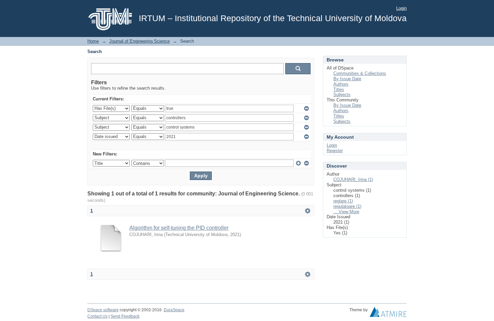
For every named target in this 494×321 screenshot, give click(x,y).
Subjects (342, 94)
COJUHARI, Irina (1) (353, 179)
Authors (340, 84)
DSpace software (103, 310)
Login (401, 8)
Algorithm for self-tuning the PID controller (179, 228)
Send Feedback (125, 316)
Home (93, 41)
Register (335, 150)
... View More (346, 211)
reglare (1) (343, 200)
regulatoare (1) (347, 206)
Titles (338, 89)
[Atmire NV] (388, 313)
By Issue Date (347, 78)
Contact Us (97, 316)
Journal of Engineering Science (139, 41)
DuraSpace (174, 310)
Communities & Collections (359, 73)
